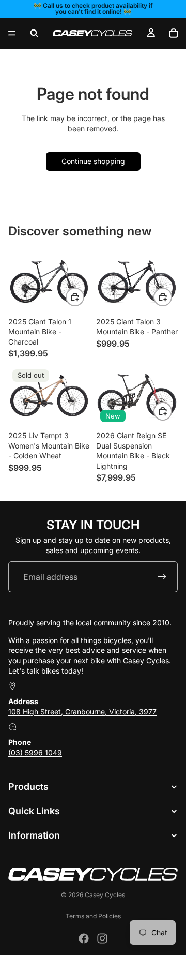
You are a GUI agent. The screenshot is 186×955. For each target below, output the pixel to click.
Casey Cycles (105, 895)
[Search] (34, 33)
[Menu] (12, 33)
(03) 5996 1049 (35, 752)
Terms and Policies (93, 916)
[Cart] (173, 33)
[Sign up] (162, 577)
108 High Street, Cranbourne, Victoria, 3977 (82, 711)
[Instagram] (102, 938)
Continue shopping (93, 161)
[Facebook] (84, 938)
